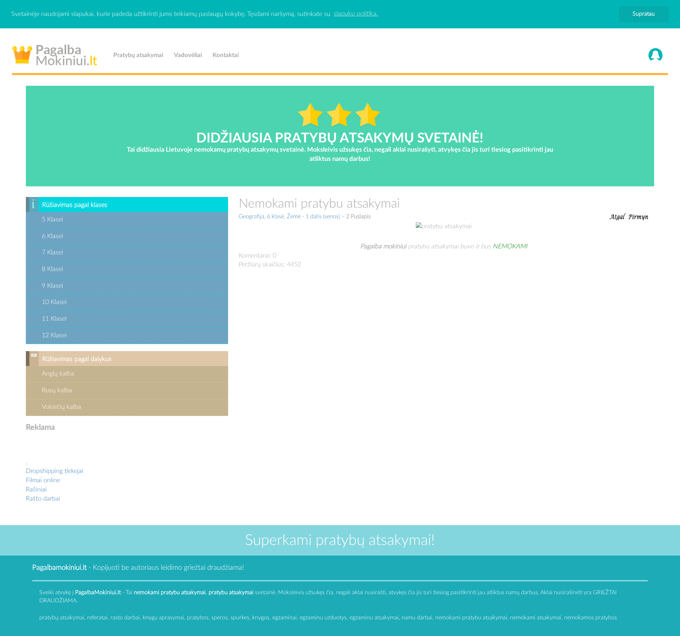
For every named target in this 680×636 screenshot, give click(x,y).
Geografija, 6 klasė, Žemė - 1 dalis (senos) (289, 216)
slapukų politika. (356, 14)
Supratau (644, 14)
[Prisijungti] (655, 55)
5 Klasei (52, 219)
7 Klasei (52, 252)
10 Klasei (54, 302)
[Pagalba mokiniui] (55, 53)
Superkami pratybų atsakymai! (340, 540)
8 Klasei (52, 269)
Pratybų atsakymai (138, 55)
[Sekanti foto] (638, 216)
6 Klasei (52, 236)
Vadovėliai (188, 55)
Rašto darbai (43, 499)
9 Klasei (52, 286)
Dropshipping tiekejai (54, 471)
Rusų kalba (57, 390)
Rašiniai (36, 489)
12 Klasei (54, 335)
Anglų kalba (58, 374)
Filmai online (43, 480)
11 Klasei (54, 319)
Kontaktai (225, 55)
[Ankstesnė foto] (617, 216)
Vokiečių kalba (61, 407)
